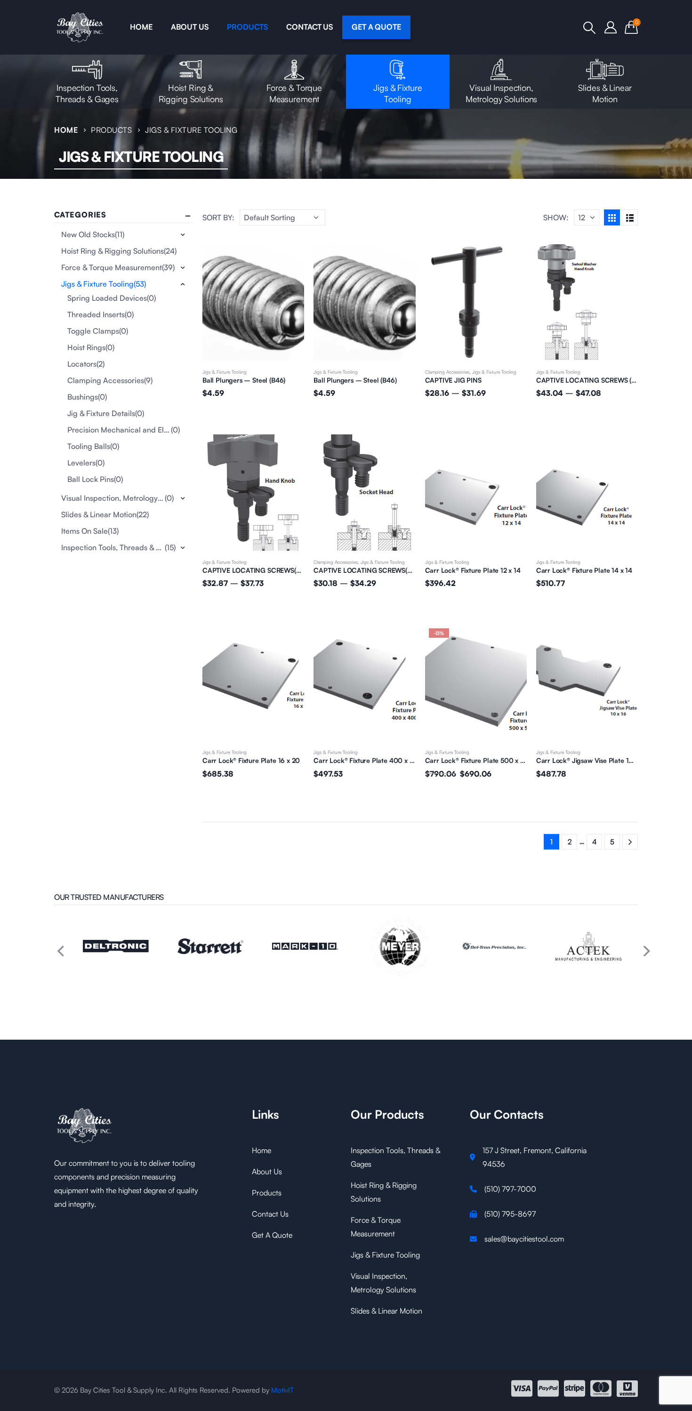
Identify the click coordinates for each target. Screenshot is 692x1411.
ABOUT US (189, 27)
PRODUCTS (247, 27)
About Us (267, 1171)
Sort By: (218, 217)
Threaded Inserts (96, 314)
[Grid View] (612, 217)
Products (267, 1192)
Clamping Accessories (447, 372)
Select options (511, 259)
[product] (253, 302)
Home (261, 1150)
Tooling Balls (88, 446)
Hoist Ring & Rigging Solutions (191, 93)
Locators (82, 364)
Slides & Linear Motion (604, 93)
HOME (141, 27)
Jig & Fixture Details (101, 413)
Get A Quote (272, 1235)
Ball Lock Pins (90, 479)
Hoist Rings (86, 347)
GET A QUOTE (376, 27)
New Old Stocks (88, 234)
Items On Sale (84, 531)
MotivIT (282, 1390)
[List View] (630, 217)
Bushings (82, 396)
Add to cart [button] (288, 259)
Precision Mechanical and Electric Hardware (119, 429)
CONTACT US (309, 27)
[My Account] (610, 27)
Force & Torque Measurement (294, 93)
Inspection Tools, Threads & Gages (87, 93)
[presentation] (59, 946)
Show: (556, 217)
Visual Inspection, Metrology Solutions (502, 93)
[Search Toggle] (589, 28)
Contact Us (270, 1214)
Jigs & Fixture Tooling (397, 93)
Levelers (81, 462)
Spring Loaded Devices (107, 298)
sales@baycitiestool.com (524, 1238)
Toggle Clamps (93, 331)
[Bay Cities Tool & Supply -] (80, 27)
